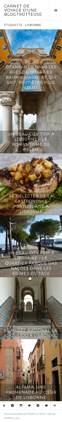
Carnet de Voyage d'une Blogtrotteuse (23, 10)
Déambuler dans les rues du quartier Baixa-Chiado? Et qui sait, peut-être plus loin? (31, 77)
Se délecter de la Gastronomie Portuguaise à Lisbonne (31, 204)
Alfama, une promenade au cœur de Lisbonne (31, 392)
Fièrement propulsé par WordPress (21, 413)
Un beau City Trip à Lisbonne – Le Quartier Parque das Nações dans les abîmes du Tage (31, 263)
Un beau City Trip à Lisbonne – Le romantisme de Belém (31, 142)
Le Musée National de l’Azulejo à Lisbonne (31, 333)
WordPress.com (11, 417)
